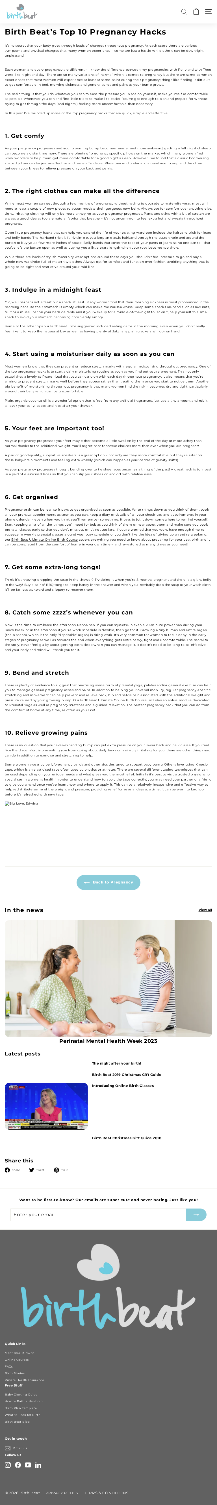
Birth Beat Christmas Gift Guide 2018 (127, 1138)
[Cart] (196, 11)
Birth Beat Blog (17, 1422)
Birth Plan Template (21, 1408)
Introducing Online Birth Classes (123, 1085)
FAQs (9, 1366)
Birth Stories (15, 1373)
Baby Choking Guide (21, 1394)
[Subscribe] (196, 1215)
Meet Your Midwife (19, 1353)
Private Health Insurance (24, 1380)
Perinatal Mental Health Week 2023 (108, 1041)
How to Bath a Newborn (24, 1401)
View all (205, 910)
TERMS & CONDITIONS (106, 1493)
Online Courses (17, 1360)
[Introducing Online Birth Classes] (46, 1106)
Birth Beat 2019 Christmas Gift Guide (127, 1074)
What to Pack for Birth (22, 1415)
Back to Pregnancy (112, 882)
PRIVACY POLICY (62, 1493)
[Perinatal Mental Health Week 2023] (108, 978)
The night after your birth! (116, 1063)
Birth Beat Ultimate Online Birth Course (44, 539)
